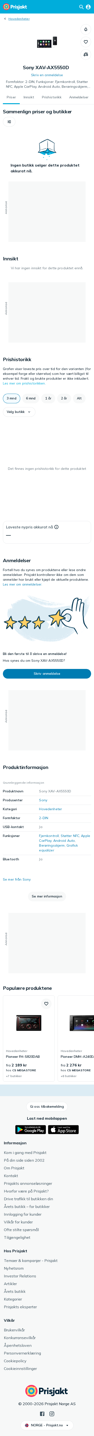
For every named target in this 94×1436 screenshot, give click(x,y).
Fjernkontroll (49, 836)
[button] (86, 29)
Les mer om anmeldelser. (22, 584)
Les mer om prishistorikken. (24, 383)
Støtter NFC (70, 836)
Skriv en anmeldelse (47, 75)
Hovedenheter (19, 18)
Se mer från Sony (17, 879)
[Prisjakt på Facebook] (42, 1413)
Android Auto (64, 840)
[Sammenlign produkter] (86, 54)
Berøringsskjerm (52, 845)
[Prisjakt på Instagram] (52, 1413)
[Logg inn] (88, 7)
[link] (29, 1038)
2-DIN (43, 818)
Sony (43, 800)
